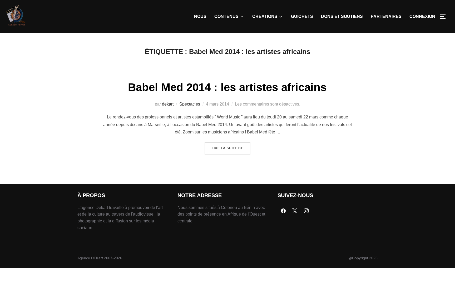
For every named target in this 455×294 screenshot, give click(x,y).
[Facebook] (283, 211)
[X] (295, 211)
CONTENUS (226, 16)
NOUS (200, 16)
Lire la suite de (231, 146)
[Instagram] (306, 211)
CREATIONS (264, 16)
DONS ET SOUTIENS (342, 16)
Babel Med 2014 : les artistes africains (227, 87)
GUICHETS (302, 16)
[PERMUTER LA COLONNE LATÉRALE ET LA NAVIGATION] (444, 16)
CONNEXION (422, 16)
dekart (168, 104)
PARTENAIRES (386, 16)
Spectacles (189, 104)
